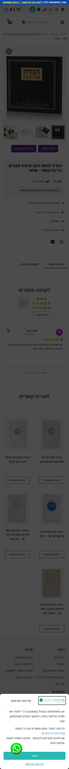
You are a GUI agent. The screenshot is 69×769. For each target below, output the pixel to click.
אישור (34, 755)
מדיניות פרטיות (54, 733)
